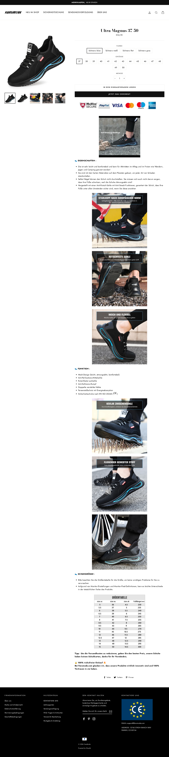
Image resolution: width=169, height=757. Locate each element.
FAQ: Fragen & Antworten (53, 713)
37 (79, 61)
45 (137, 61)
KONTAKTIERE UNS (51, 701)
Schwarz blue (94, 50)
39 (94, 61)
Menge (119, 73)
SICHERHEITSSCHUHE (53, 12)
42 (115, 61)
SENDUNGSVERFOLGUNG (80, 12)
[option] (84, 2)
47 (152, 61)
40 (101, 61)
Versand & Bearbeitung (52, 717)
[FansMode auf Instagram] (94, 718)
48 (160, 61)
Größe (119, 56)
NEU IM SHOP (32, 12)
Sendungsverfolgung (51, 709)
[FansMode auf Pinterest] (88, 718)
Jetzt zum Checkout (119, 94)
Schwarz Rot (128, 50)
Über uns (8, 701)
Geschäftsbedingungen (13, 717)
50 (123, 67)
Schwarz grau (144, 50)
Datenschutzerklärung (13, 709)
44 (130, 61)
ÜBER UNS (102, 12)
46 (145, 61)
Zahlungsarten (49, 705)
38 (86, 61)
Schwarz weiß (112, 50)
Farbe (120, 46)
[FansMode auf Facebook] (84, 718)
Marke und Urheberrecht (14, 705)
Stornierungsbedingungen (14, 713)
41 (108, 61)
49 (116, 67)
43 (123, 61)
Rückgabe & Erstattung (52, 721)
